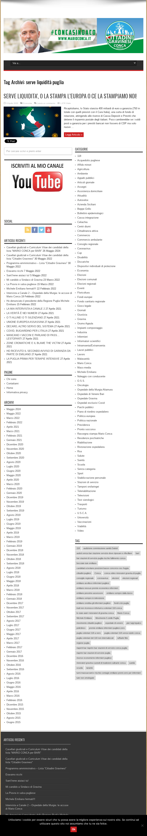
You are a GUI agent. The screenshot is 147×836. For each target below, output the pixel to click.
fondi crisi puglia (121, 603)
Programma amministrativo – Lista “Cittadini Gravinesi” (37, 263)
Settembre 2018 (15, 563)
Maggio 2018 (14, 581)
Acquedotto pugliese (88, 160)
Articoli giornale (85, 182)
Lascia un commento (46, 103)
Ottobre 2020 (14, 453)
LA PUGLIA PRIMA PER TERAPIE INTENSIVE (33, 358)
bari (137, 553)
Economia (27, 103)
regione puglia (83, 643)
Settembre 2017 (15, 616)
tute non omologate (85, 678)
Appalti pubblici (85, 178)
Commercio (83, 235)
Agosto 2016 (13, 673)
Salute (80, 455)
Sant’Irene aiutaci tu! (18, 275)
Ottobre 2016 (14, 664)
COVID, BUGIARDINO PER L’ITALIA (27, 330)
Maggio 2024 (14, 409)
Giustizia (82, 314)
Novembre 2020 (15, 448)
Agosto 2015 (13, 717)
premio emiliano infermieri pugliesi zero (107, 628)
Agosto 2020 (13, 462)
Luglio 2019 (13, 519)
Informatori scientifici (88, 341)
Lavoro (81, 354)
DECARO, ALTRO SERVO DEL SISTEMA (30, 326)
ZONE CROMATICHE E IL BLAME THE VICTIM (33, 343)
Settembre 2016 (15, 669)
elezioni (115, 578)
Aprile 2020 (13, 479)
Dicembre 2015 (15, 704)
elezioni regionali (130, 578)
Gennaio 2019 (14, 545)
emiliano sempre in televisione (90, 598)
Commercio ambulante (89, 239)
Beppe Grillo (84, 208)
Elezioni (81, 275)
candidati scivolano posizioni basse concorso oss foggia (103, 568)
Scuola (81, 464)
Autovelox (82, 200)
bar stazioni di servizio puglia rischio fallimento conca (101, 558)
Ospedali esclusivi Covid (91, 402)
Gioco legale (84, 305)
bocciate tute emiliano (86, 563)
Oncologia (82, 385)
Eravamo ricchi (15, 271)
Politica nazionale (87, 420)
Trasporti (82, 504)
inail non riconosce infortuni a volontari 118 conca (99, 608)
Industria (82, 332)
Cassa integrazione (88, 217)
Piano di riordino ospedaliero (93, 411)
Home (10, 387)
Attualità (82, 195)
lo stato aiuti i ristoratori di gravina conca (95, 613)
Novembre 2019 (15, 501)
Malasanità (83, 358)
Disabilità (82, 257)
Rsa (79, 451)
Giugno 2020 (13, 470)
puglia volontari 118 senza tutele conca (122, 633)
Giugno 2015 (13, 722)
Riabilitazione (84, 442)
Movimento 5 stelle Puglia (107, 618)
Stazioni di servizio (87, 482)
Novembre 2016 (15, 660)
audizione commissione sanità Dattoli (100, 548)
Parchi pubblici (85, 407)
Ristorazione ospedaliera (91, 447)
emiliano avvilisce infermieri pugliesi (93, 583)
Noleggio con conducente (91, 376)
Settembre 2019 (15, 510)
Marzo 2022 (13, 418)
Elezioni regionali (86, 283)
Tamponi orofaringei (88, 486)
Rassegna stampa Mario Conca (94, 433)
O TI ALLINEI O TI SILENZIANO (25, 317)
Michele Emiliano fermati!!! (21, 288)
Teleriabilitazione (86, 491)
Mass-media (84, 367)
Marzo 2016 (13, 695)
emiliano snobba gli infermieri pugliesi (93, 603)
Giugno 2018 (13, 576)
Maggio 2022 (14, 413)
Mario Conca (84, 363)
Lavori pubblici (85, 350)
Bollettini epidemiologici (90, 213)
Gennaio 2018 (14, 598)
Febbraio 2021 (14, 435)
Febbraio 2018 (14, 594)
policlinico (81, 628)
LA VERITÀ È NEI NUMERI (22, 313)
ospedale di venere (114, 623)
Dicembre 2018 (15, 550)
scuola (80, 668)
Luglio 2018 (13, 572)
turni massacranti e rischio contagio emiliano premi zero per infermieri (109, 673)
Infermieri (82, 336)
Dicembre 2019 (15, 497)
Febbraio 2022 (14, 422)
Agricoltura (83, 169)
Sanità (80, 460)
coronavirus (102, 578)
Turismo (81, 508)
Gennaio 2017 (14, 651)
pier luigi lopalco (134, 623)
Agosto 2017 (13, 620)
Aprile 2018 (13, 585)
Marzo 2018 (13, 590)
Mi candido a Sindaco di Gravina (24, 279)
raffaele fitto (122, 638)
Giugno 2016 (13, 682)
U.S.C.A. (82, 513)
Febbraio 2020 (14, 488)
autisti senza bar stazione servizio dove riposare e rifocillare (104, 553)
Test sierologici (85, 499)
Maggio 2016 (14, 687)
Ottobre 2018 (14, 559)
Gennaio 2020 (14, 493)
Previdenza (83, 424)
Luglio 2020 (13, 466)
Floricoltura (83, 292)
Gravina (81, 319)
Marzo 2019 (13, 537)
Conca (98, 573)
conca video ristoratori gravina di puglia (122, 573)
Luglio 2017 (13, 625)
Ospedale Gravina (87, 398)
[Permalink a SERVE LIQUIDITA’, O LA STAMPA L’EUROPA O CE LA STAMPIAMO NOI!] (32, 136)
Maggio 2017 (14, 634)
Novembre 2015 (15, 709)
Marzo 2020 (13, 484)
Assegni (81, 186)
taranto (89, 668)
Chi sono (11, 379)
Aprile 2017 (13, 638)
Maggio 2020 (14, 475)
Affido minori (84, 164)
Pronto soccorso (86, 429)
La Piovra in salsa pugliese (21, 284)
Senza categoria (86, 469)
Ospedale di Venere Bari (90, 394)
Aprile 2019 (13, 532)
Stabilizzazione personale (91, 477)
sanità (132, 663)
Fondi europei (84, 297)
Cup (79, 253)
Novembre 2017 (15, 607)
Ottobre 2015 (14, 713)
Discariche (83, 261)
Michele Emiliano (86, 372)
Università (82, 517)
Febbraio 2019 (14, 541)
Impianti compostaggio (89, 327)
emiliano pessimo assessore (90, 593)
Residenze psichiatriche (90, 438)
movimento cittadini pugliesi (89, 623)
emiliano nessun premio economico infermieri (97, 588)
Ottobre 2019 (14, 506)
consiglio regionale (85, 578)
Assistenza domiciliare (89, 191)
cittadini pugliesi (84, 573)
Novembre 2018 (15, 554)
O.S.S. (81, 380)
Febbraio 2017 (14, 647)
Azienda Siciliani (86, 204)
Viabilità (81, 526)
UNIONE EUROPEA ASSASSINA (25, 322)
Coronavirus (84, 248)
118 (79, 156)
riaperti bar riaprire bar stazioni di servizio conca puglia (102, 648)
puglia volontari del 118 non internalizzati (95, 638)
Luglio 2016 (13, 678)
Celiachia (82, 222)
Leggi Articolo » (73, 134)
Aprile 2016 (13, 691)
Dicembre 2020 (15, 444)
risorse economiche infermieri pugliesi (94, 658)
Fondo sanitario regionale (91, 301)
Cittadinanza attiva (87, 230)
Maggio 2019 (14, 528)
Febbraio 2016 (14, 700)
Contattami (13, 383)
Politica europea (86, 416)
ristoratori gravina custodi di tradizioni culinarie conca (101, 663)
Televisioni (83, 495)
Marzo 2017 (13, 642)
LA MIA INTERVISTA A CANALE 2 (26, 308)
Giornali (81, 310)
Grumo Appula (85, 323)
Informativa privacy (17, 392)
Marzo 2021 (13, 431)
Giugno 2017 (13, 629)
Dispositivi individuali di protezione (96, 266)
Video (80, 530)
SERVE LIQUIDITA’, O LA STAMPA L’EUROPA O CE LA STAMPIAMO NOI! (70, 96)
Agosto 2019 (13, 515)
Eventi (80, 288)
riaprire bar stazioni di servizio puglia (93, 653)
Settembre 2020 (15, 457)
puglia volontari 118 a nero (89, 633)
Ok (73, 829)
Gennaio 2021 (14, 440)
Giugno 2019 (13, 523)
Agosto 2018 (13, 567)
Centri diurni (84, 226)
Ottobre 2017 (14, 612)
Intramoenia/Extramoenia (91, 345)
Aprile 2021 (13, 426)
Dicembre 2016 (15, 656)
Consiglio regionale (87, 244)
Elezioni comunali (87, 279)
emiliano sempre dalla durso (119, 593)
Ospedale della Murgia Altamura (95, 389)
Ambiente (82, 173)
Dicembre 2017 (15, 603)
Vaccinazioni (84, 521)
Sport (80, 473)
